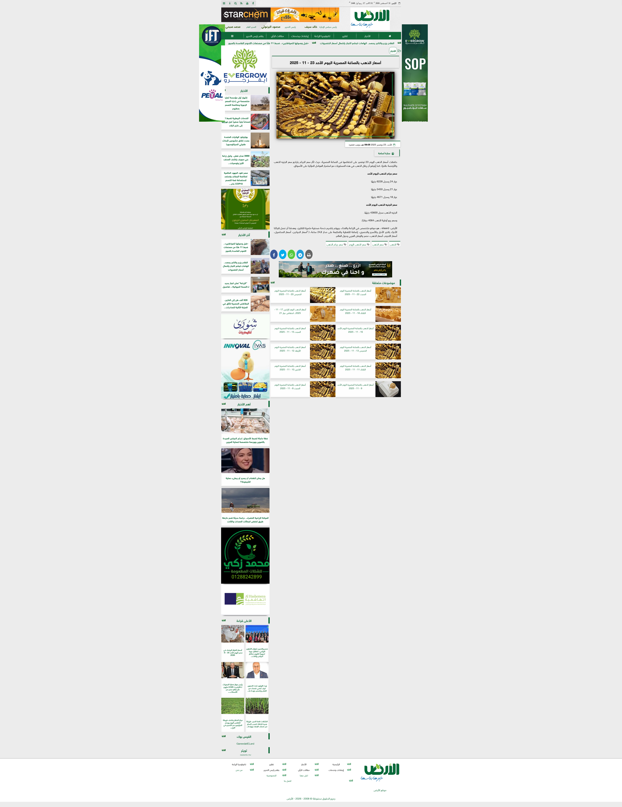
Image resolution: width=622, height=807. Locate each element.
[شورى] (245, 326)
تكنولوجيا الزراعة (322, 35)
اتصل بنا (287, 780)
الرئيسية (336, 764)
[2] (415, 76)
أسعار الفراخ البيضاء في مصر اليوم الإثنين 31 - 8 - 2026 (246, 43)
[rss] (241, 3)
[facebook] (253, 3)
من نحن (239, 770)
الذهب (393, 244)
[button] (225, 14)
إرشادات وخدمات (299, 35)
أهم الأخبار (244, 404)
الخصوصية (271, 775)
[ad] (280, 14)
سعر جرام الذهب (335, 244)
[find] (235, 3)
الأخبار (367, 35)
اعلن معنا (304, 775)
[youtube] (247, 3)
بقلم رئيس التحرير (255, 35)
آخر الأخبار (244, 234)
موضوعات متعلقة (383, 282)
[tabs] (224, 3)
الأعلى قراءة (244, 620)
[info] (229, 3)
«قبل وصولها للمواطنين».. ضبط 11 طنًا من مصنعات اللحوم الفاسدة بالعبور (326, 43)
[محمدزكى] (245, 556)
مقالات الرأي (277, 35)
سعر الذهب (378, 244)
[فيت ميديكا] (212, 73)
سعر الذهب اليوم (358, 244)
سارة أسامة (384, 153)
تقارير (344, 35)
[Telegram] (300, 254)
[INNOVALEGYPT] (245, 369)
